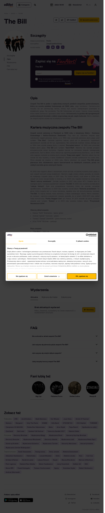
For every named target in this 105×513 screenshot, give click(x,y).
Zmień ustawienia (50, 276)
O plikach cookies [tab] (82, 241)
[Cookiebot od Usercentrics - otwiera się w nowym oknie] (87, 235)
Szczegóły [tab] (51, 241)
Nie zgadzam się (22, 276)
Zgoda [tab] (21, 241)
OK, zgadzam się (82, 276)
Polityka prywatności (15, 271)
